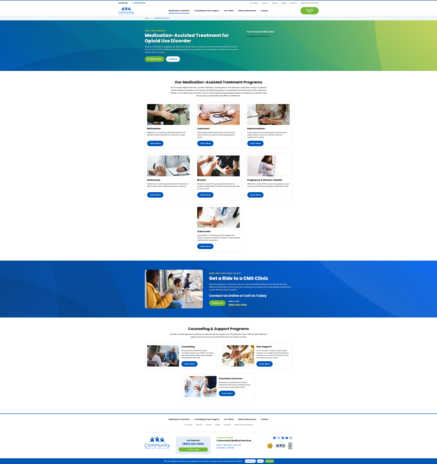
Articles (283, 3)
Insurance (293, 3)
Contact (274, 3)
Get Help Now (123, 3)
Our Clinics (229, 419)
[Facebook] (274, 438)
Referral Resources (247, 419)
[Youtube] (286, 438)
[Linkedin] (282, 438)
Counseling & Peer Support (206, 419)
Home (147, 18)
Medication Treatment (179, 419)
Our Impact (254, 3)
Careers (264, 419)
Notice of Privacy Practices (310, 3)
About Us (265, 3)
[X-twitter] (278, 438)
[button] (179, 10)
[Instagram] (291, 438)
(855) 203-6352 (237, 304)
